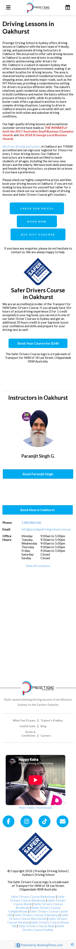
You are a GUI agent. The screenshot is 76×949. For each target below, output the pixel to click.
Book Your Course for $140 (38, 343)
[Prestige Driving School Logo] (38, 687)
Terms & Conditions (28, 733)
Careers (46, 735)
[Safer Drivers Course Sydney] (35, 848)
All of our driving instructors (21, 146)
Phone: (7, 522)
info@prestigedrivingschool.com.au (46, 529)
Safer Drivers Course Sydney (43, 927)
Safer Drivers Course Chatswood (36, 915)
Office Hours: (7, 537)
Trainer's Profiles (52, 720)
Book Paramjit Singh (38, 474)
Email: (6, 529)
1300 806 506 (31, 522)
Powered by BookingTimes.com (42, 945)
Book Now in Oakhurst (37, 510)
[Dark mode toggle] (72, 944)
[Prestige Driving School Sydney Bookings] (66, 7)
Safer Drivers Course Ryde (37, 926)
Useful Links (27, 726)
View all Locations (38, 566)
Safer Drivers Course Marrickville (39, 916)
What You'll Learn (24, 720)
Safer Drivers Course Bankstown (33, 896)
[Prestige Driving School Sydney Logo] (38, 7)
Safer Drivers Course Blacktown (37, 898)
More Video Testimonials (35, 807)
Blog (43, 726)
